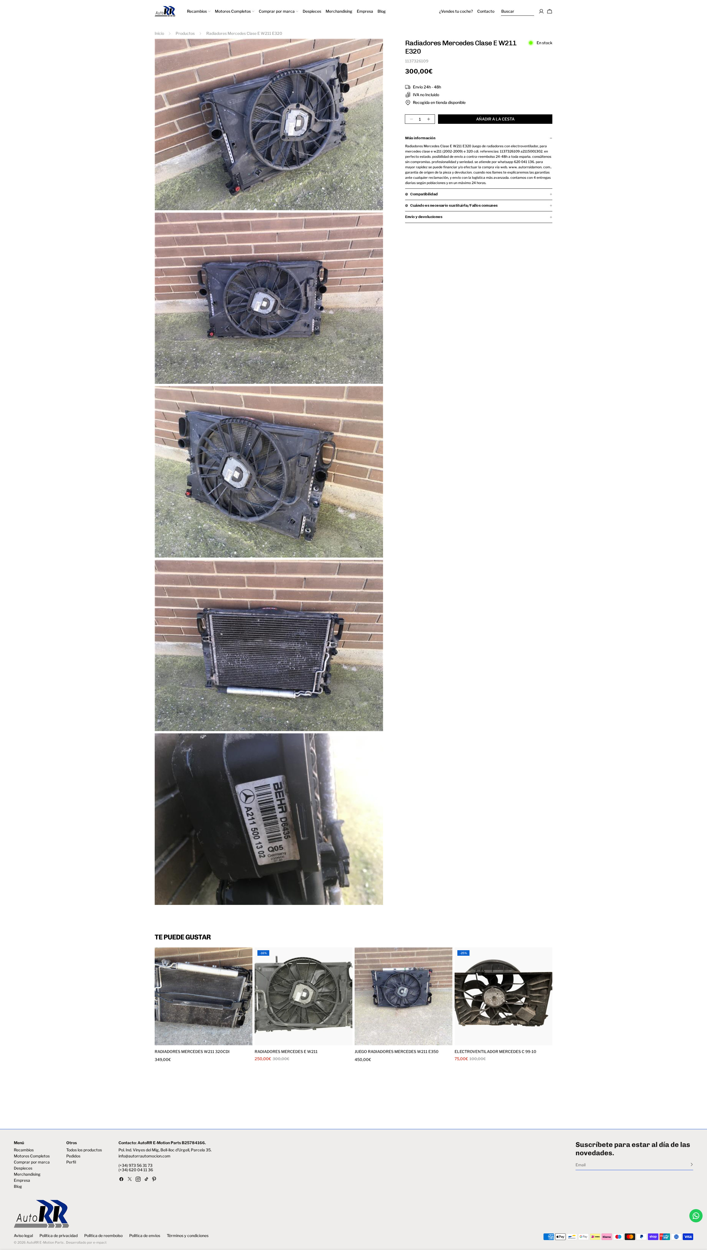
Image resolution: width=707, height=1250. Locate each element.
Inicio (159, 33)
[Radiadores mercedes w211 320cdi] (203, 996)
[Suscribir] (692, 1164)
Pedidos (73, 1156)
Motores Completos (32, 1156)
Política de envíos (144, 1235)
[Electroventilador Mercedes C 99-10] (503, 996)
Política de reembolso (103, 1235)
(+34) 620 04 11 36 (135, 1170)
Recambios (24, 1150)
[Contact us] (696, 1215)
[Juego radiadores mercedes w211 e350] (403, 996)
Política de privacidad (58, 1235)
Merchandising (27, 1174)
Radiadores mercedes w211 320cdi (192, 1051)
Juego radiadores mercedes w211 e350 (397, 1051)
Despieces (23, 1168)
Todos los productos (84, 1150)
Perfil (71, 1162)
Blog (18, 1186)
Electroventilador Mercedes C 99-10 (495, 1051)
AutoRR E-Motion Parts (45, 1242)
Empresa (22, 1180)
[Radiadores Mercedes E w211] (303, 996)
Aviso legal (23, 1235)
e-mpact (100, 1242)
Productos (185, 33)
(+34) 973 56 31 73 (135, 1165)
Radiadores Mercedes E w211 (286, 1051)
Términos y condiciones (188, 1235)
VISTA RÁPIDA (180, 1042)
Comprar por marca (32, 1162)
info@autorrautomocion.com (144, 1156)
